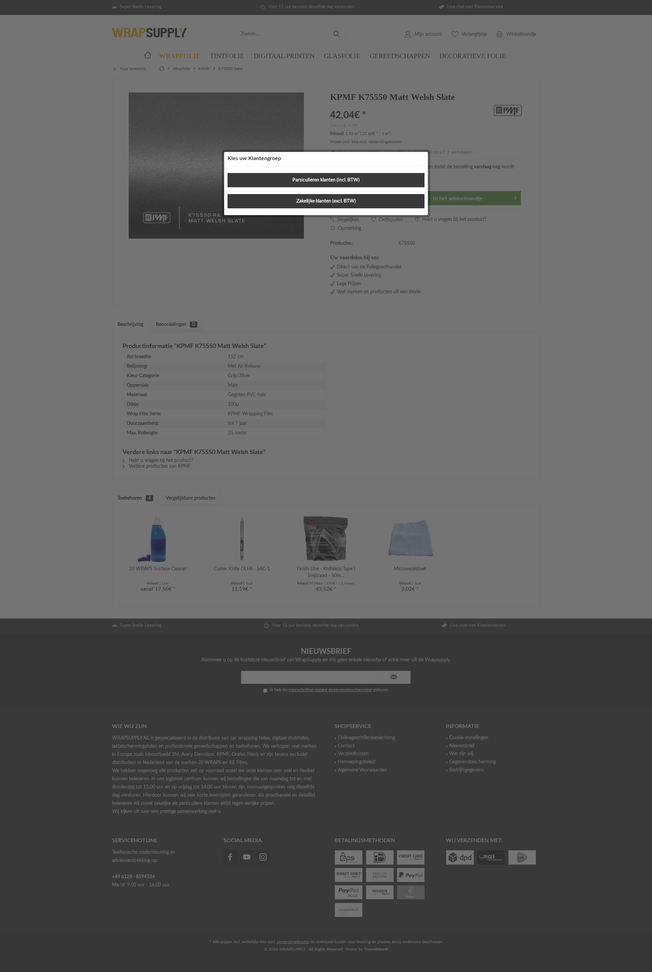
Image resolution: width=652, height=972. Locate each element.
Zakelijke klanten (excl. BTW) (326, 201)
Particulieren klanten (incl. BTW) (326, 180)
